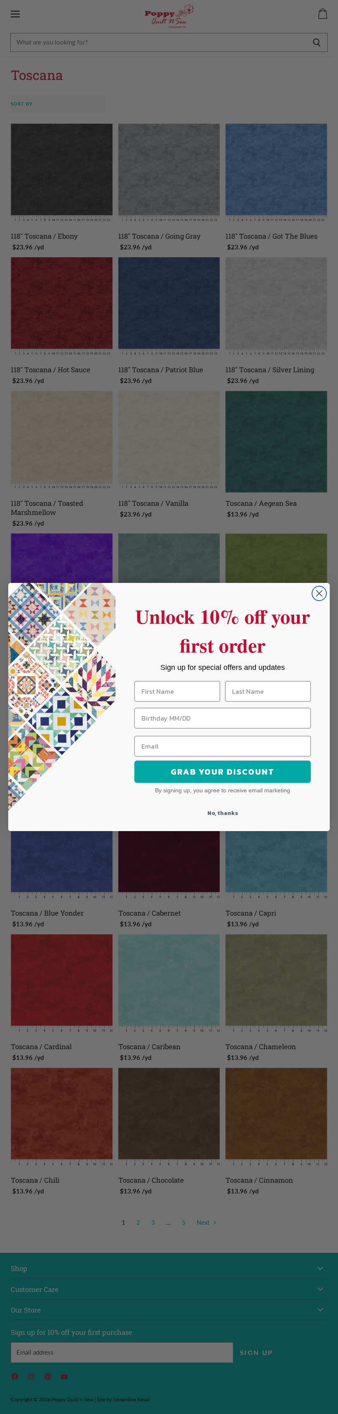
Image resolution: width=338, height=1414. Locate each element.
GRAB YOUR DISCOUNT (223, 772)
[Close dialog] (319, 593)
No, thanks (222, 813)
